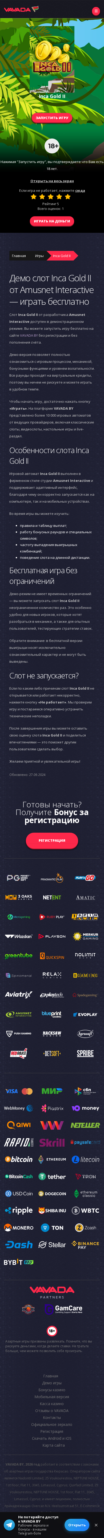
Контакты (52, 1417)
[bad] (34, 196)
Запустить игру (52, 117)
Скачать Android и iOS (51, 1438)
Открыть (77, 1525)
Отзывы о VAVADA (52, 1410)
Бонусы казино (51, 1389)
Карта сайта (53, 1445)
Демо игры (52, 1382)
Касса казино (52, 1403)
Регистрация (52, 840)
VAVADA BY (29, 335)
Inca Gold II (62, 255)
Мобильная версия (51, 1396)
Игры (39, 255)
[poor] (42, 196)
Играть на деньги (52, 221)
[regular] (51, 196)
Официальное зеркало (51, 1424)
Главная (19, 255)
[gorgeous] (68, 196)
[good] (59, 196)
